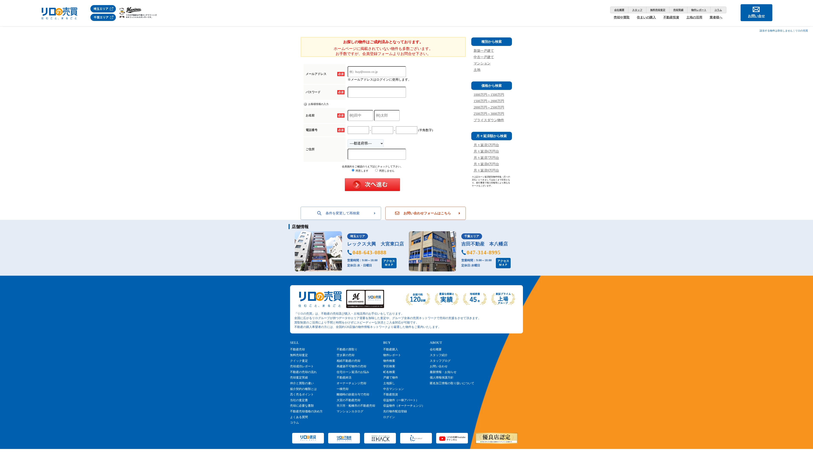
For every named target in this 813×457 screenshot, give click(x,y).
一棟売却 (342, 389)
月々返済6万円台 (486, 151)
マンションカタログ (350, 411)
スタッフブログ (440, 360)
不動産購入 (390, 349)
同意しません (386, 170)
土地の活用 (694, 17)
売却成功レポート (302, 366)
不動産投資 (671, 17)
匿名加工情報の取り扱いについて (452, 383)
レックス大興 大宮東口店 (375, 243)
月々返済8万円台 (486, 164)
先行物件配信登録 (395, 411)
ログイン (389, 417)
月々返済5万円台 (486, 145)
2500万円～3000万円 (489, 114)
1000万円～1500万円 (489, 94)
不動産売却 (297, 349)
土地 (477, 70)
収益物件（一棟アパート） (401, 400)
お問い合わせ (439, 366)
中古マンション (393, 389)
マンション (482, 63)
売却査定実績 (299, 377)
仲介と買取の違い (302, 383)
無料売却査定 (657, 9)
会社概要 (619, 9)
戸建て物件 (390, 377)
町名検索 (389, 372)
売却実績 (678, 9)
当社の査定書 (299, 400)
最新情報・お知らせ (443, 372)
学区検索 (389, 366)
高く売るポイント (302, 394)
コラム (718, 9)
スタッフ (637, 9)
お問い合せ (756, 16)
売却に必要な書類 (302, 405)
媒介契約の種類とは (303, 389)
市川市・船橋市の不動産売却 (356, 405)
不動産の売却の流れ (303, 372)
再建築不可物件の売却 (351, 366)
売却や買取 (622, 17)
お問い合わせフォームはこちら (427, 213)
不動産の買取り (347, 349)
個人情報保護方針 (442, 377)
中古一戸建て (484, 57)
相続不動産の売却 (348, 360)
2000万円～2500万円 (489, 107)
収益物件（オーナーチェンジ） (404, 405)
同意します (361, 170)
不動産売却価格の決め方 (306, 411)
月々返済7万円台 (486, 158)
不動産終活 (344, 377)
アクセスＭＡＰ (389, 262)
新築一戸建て (484, 50)
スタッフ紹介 (439, 355)
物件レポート (699, 9)
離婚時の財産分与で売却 (353, 394)
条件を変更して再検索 (342, 213)
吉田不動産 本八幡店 (484, 243)
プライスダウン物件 (489, 120)
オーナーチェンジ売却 (351, 383)
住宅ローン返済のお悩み (353, 372)
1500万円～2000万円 (489, 101)
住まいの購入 (646, 17)
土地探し (389, 383)
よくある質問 (299, 417)
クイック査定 (299, 360)
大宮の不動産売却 (348, 400)
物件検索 (389, 360)
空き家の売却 (345, 355)
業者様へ (716, 17)
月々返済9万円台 (486, 170)
